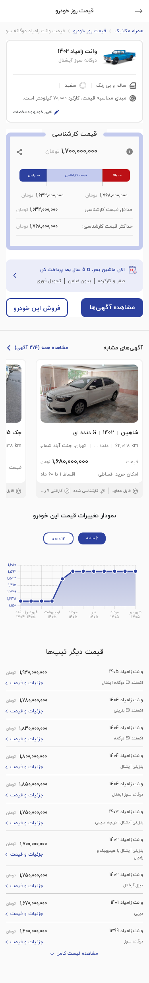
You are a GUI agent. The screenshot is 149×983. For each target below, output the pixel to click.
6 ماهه (92, 538)
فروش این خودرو (37, 308)
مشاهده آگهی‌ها (112, 307)
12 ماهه (58, 539)
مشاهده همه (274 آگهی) (41, 348)
